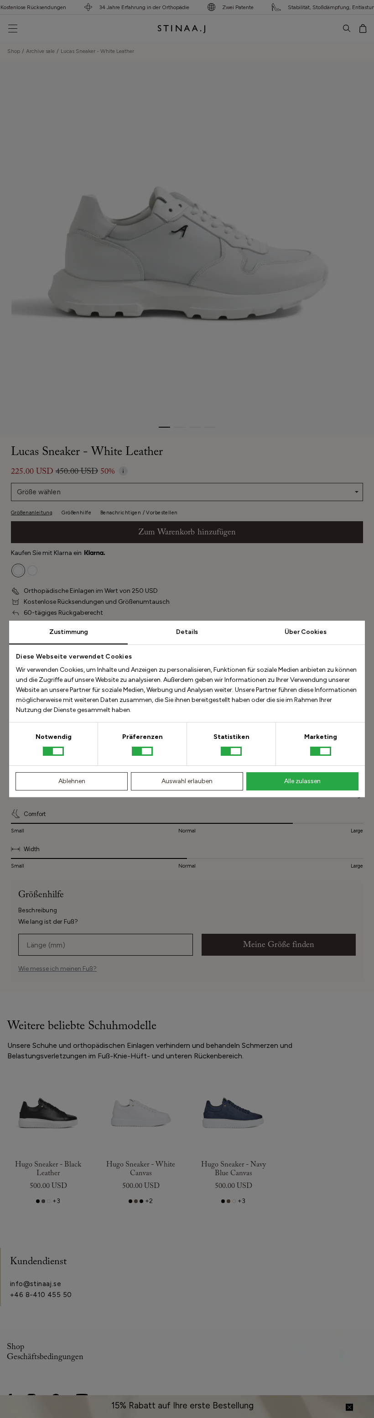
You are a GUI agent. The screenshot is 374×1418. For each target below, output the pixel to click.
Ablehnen (71, 781)
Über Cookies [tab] (306, 632)
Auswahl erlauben (187, 781)
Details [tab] (187, 632)
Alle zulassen (302, 781)
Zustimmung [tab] (68, 632)
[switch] (142, 751)
